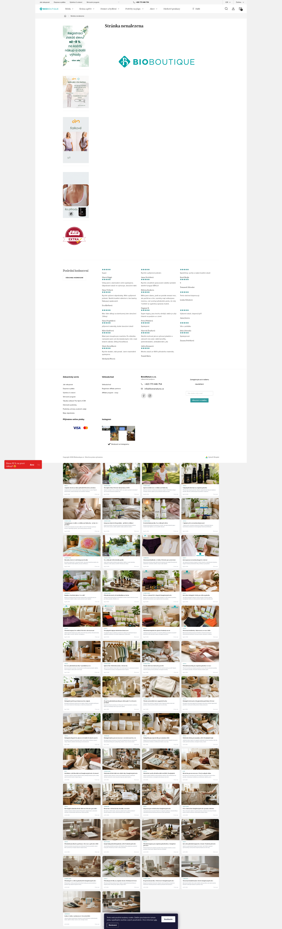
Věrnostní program (93, 2)
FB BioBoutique (143, 395)
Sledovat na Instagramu (120, 444)
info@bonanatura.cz (154, 388)
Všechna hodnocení (74, 278)
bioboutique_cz (149, 395)
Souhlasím (168, 919)
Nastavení (113, 925)
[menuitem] (69, 8)
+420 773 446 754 (153, 384)
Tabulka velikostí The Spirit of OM (74, 401)
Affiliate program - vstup (110, 393)
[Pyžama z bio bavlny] (76, 92)
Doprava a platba (59, 2)
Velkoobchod (106, 384)
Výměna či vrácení (76, 2)
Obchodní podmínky (70, 405)
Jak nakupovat (44, 2)
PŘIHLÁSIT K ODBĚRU (199, 400)
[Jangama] (76, 140)
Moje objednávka (68, 413)
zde (155, 920)
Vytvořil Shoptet (213, 457)
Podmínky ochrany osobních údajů (74, 409)
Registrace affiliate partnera (111, 388)
